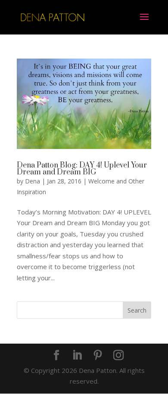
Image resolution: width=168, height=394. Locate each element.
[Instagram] (118, 355)
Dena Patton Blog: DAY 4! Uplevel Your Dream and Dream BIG (82, 169)
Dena (32, 181)
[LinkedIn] (77, 355)
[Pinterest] (98, 355)
